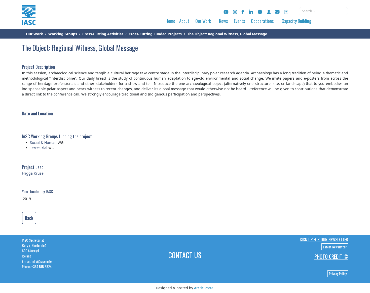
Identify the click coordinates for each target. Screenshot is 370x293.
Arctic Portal (204, 287)
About (184, 21)
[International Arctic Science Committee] (28, 20)
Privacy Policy (338, 273)
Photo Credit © (331, 256)
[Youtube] (226, 12)
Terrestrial (38, 147)
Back (29, 218)
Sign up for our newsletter (324, 240)
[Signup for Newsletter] (260, 12)
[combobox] (323, 11)
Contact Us (184, 255)
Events (239, 21)
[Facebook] (242, 12)
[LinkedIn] (251, 12)
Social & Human (43, 142)
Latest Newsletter (335, 246)
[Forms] (286, 12)
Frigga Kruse (33, 173)
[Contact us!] (277, 12)
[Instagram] (235, 12)
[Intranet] (269, 12)
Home (170, 21)
